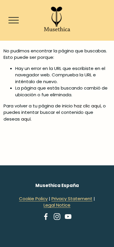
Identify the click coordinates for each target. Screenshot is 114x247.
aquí (26, 119)
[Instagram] (57, 216)
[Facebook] (45, 216)
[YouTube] (68, 216)
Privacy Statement (71, 198)
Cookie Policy (33, 198)
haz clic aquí (87, 106)
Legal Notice (57, 205)
